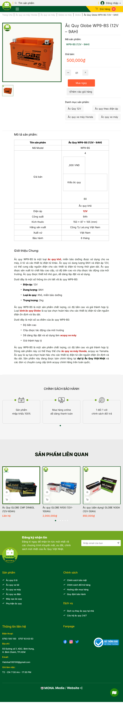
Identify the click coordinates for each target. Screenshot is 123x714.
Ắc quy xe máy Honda (26, 15)
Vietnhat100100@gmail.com (16, 662)
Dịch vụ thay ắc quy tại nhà (80, 611)
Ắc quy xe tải (12, 585)
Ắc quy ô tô (11, 580)
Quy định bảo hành (76, 594)
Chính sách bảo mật (77, 580)
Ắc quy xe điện (13, 594)
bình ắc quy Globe (30, 310)
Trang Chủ (7, 15)
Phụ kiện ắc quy (14, 603)
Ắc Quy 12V (74, 108)
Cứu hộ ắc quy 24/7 (77, 615)
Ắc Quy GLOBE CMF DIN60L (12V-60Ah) (18, 509)
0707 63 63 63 (25, 638)
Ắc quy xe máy (47, 15)
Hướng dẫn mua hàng (77, 589)
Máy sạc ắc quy (14, 599)
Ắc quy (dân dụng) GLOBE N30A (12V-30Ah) (101, 509)
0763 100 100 (9, 638)
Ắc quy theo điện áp (106, 108)
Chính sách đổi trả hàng (78, 585)
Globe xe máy (65, 15)
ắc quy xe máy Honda (74, 351)
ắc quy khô (54, 259)
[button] (60, 425)
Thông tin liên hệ (14, 626)
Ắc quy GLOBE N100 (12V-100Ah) (58, 509)
